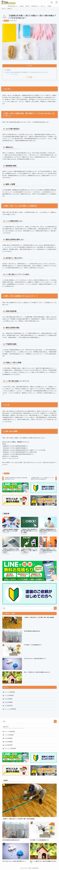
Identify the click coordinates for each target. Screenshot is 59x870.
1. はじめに (8, 69)
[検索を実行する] (55, 608)
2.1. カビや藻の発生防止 (12, 74)
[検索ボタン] (51, 2)
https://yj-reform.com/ (13, 458)
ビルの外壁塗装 (8, 699)
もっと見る (29, 77)
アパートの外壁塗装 (9, 692)
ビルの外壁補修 (8, 702)
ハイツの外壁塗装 (9, 695)
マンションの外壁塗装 (10, 709)
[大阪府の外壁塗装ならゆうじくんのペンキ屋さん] (8, 2)
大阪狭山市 (6, 20)
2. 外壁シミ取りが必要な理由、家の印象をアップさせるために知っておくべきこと (26, 72)
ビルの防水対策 (8, 705)
